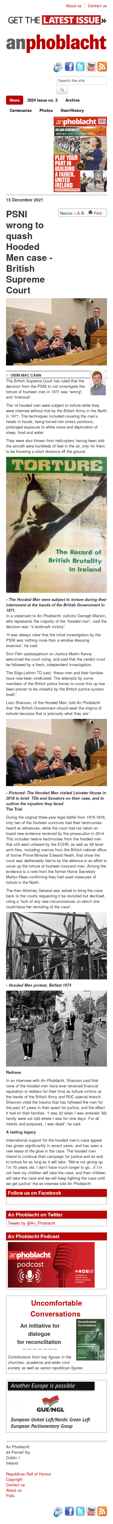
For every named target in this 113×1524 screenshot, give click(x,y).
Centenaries (21, 110)
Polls (10, 1495)
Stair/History (72, 110)
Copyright (14, 1479)
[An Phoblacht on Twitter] (79, 67)
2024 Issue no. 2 (42, 100)
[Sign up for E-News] (57, 68)
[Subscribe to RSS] (101, 67)
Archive (72, 100)
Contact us (97, 5)
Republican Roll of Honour (28, 1474)
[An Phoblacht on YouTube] (90, 67)
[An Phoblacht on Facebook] (68, 67)
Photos (46, 110)
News (15, 100)
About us (74, 5)
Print (97, 213)
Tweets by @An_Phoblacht (31, 1223)
